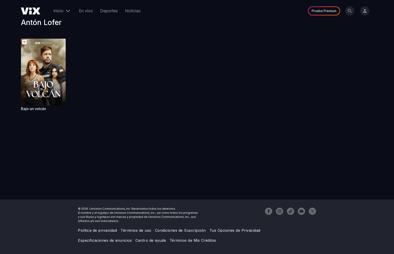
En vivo (86, 10)
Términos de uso (136, 230)
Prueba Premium (324, 11)
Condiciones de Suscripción (180, 230)
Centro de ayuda (150, 240)
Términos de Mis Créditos (193, 240)
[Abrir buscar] (349, 10)
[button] (43, 72)
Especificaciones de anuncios (105, 240)
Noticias (132, 10)
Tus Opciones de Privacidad (235, 230)
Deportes (109, 10)
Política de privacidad (97, 230)
